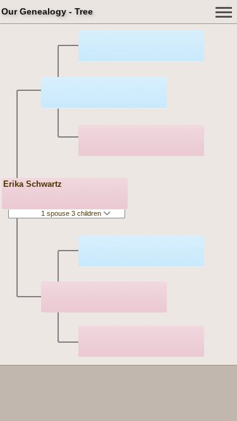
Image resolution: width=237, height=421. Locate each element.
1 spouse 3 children (72, 213)
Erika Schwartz (32, 184)
